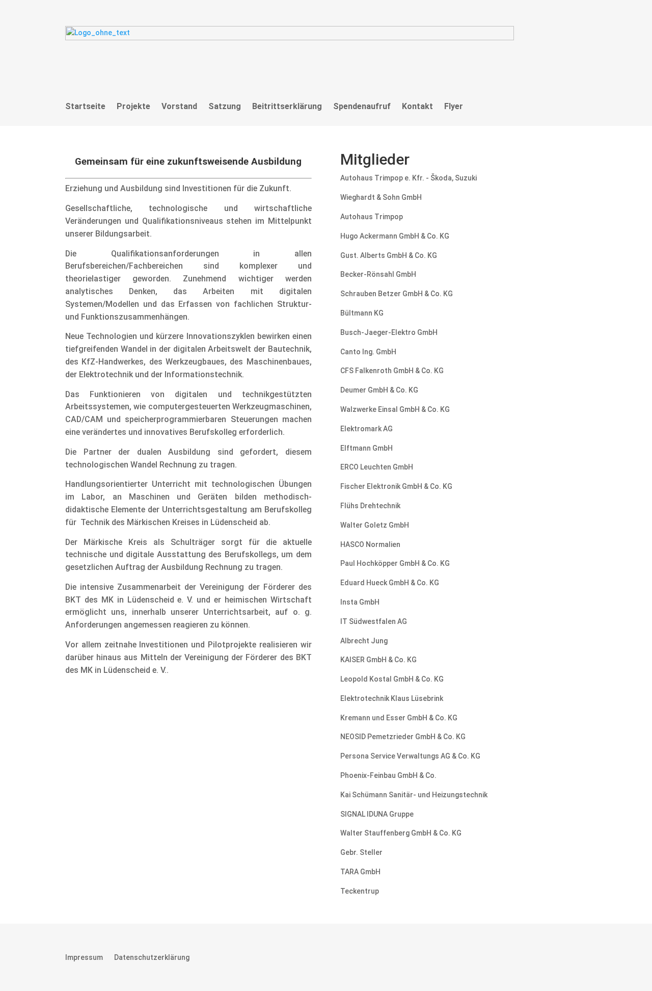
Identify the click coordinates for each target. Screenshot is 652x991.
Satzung (224, 106)
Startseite (85, 106)
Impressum (84, 957)
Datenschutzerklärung (151, 957)
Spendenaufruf (362, 106)
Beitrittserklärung (287, 106)
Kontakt (417, 106)
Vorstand (179, 106)
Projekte (133, 106)
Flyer (453, 106)
